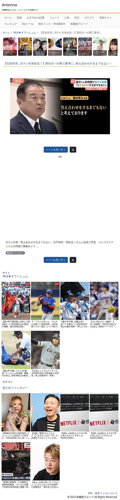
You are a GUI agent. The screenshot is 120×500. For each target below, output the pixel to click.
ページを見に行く (56, 149)
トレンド (54, 17)
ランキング (10, 24)
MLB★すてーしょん (24, 32)
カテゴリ (89, 17)
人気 (66, 17)
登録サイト (105, 17)
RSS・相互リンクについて (103, 493)
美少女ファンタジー (15, 252)
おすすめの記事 (35, 17)
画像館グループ (79, 24)
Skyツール (27, 24)
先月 (76, 17)
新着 (19, 17)
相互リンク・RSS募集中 (51, 24)
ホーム (8, 17)
